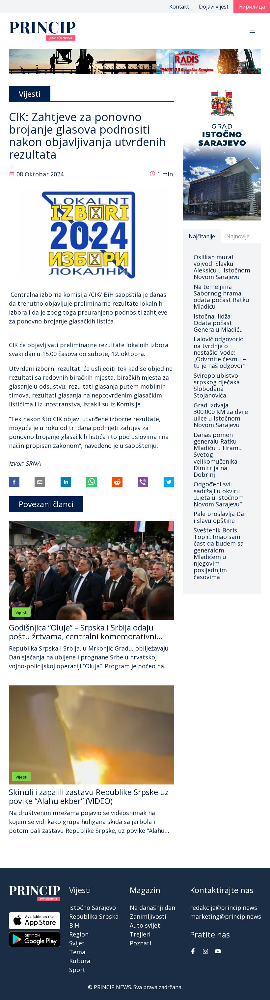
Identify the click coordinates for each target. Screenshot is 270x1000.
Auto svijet (145, 925)
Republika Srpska (94, 916)
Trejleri (140, 934)
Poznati (140, 943)
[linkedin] (66, 482)
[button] (252, 31)
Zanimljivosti (148, 916)
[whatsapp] (91, 482)
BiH (74, 925)
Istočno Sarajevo (92, 907)
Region (79, 934)
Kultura (79, 961)
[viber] (143, 482)
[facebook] (14, 482)
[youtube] (218, 952)
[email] (40, 482)
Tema (77, 952)
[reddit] (117, 482)
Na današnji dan (152, 907)
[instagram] (205, 952)
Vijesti (21, 612)
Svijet (77, 943)
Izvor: (17, 463)
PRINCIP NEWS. (113, 987)
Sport (77, 970)
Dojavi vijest (214, 6)
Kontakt (179, 6)
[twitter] (169, 482)
